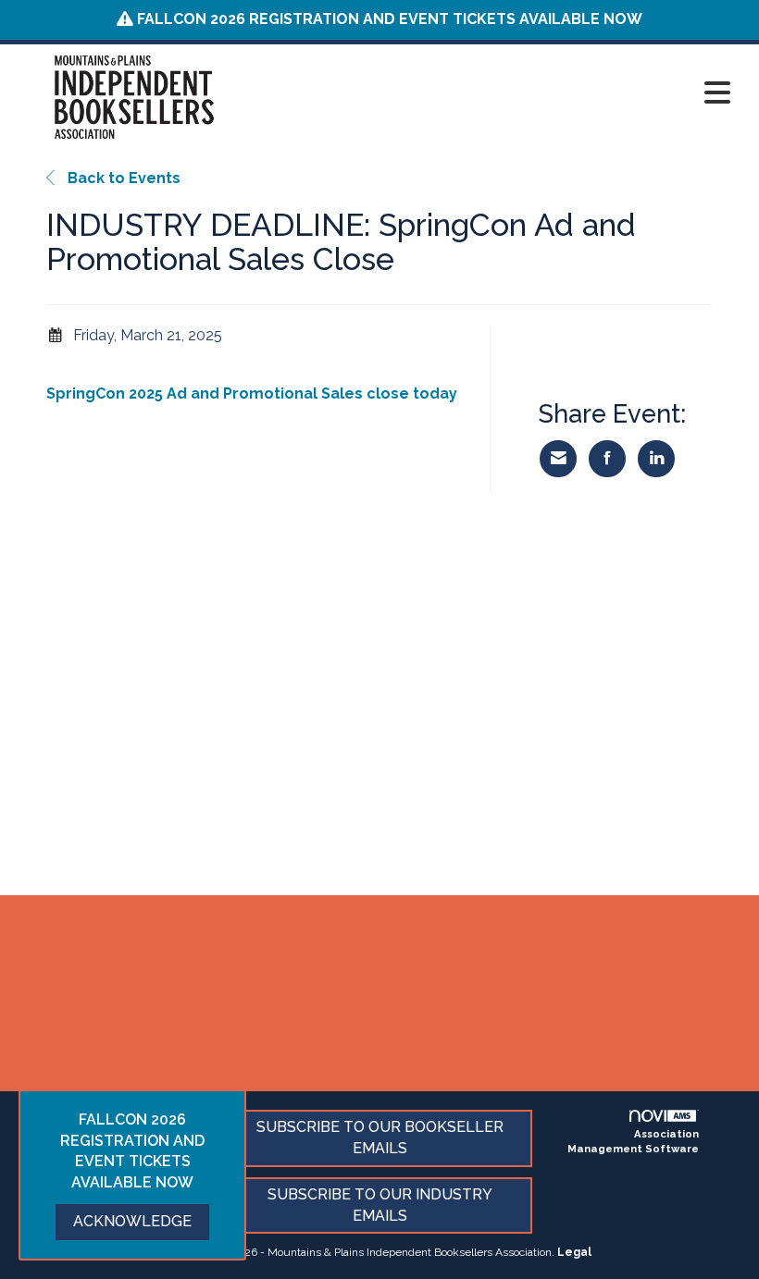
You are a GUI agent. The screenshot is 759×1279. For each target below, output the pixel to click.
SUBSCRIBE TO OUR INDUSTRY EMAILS (380, 1205)
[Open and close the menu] (497, 93)
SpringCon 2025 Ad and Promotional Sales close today (251, 393)
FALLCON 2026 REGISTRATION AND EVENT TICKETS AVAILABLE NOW (389, 19)
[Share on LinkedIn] (656, 458)
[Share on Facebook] (607, 458)
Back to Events (122, 178)
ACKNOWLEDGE (132, 1221)
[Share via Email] (558, 458)
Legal (574, 1252)
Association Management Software (633, 1141)
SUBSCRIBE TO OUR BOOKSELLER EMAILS (380, 1137)
